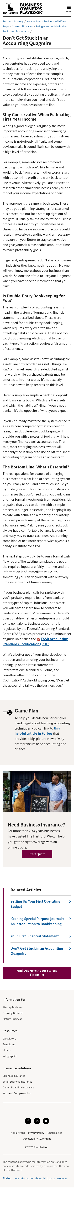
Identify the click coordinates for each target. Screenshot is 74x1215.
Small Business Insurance (17, 1081)
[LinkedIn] (37, 1123)
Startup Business (12, 1007)
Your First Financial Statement (34, 936)
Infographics (10, 1056)
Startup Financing (22, 26)
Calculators (9, 1038)
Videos (7, 1050)
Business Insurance (14, 1075)
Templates (9, 1044)
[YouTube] (46, 1123)
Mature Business (12, 1019)
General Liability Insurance (18, 1087)
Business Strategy (13, 21)
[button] (37, 854)
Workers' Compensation (17, 1093)
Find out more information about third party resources (35, 1178)
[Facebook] (28, 1123)
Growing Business (13, 1013)
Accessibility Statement (37, 1138)
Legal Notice (54, 1132)
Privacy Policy (36, 1132)
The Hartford (17, 1132)
